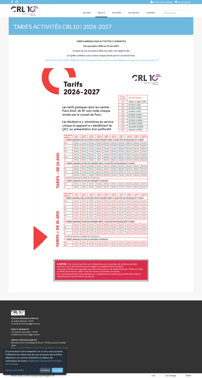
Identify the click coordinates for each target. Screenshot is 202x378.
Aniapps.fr (47, 375)
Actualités (133, 13)
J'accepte (57, 370)
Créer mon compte (163, 2)
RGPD (188, 375)
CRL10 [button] (102, 12)
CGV (153, 375)
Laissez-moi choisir (14, 370)
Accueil (87, 13)
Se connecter (184, 2)
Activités (116, 13)
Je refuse (45, 370)
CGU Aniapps (170, 375)
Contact (150, 13)
